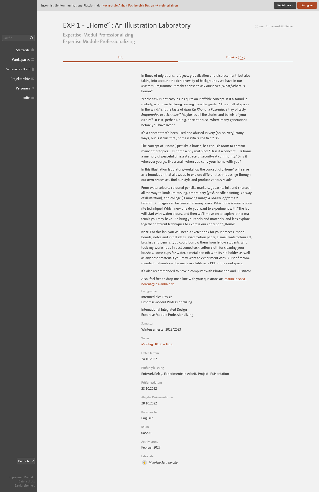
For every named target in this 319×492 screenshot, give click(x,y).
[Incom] (27, 473)
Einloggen (307, 5)
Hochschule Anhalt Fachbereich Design (128, 5)
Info (120, 57)
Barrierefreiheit (25, 485)
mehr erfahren (168, 5)
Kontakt (29, 477)
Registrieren (285, 5)
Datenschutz (26, 481)
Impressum (16, 477)
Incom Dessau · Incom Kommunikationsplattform (18, 17)
